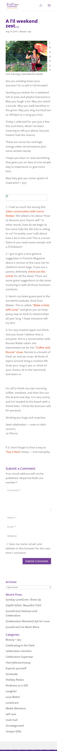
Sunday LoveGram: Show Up (23, 599)
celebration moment (18, 651)
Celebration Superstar (19, 657)
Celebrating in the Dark (20, 645)
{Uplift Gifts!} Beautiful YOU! (23, 605)
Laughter (11, 691)
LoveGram (12, 702)
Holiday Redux (15, 679)
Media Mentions (16, 708)
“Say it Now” (13, 452)
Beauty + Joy (25, 31)
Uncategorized (15, 725)
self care (11, 714)
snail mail (12, 720)
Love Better (13, 697)
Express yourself (16, 668)
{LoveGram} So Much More (22, 627)
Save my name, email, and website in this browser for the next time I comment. (28, 548)
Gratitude (12, 674)
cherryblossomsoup (18, 662)
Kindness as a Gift (17, 685)
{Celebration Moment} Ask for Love (28, 621)
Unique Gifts (13, 731)
